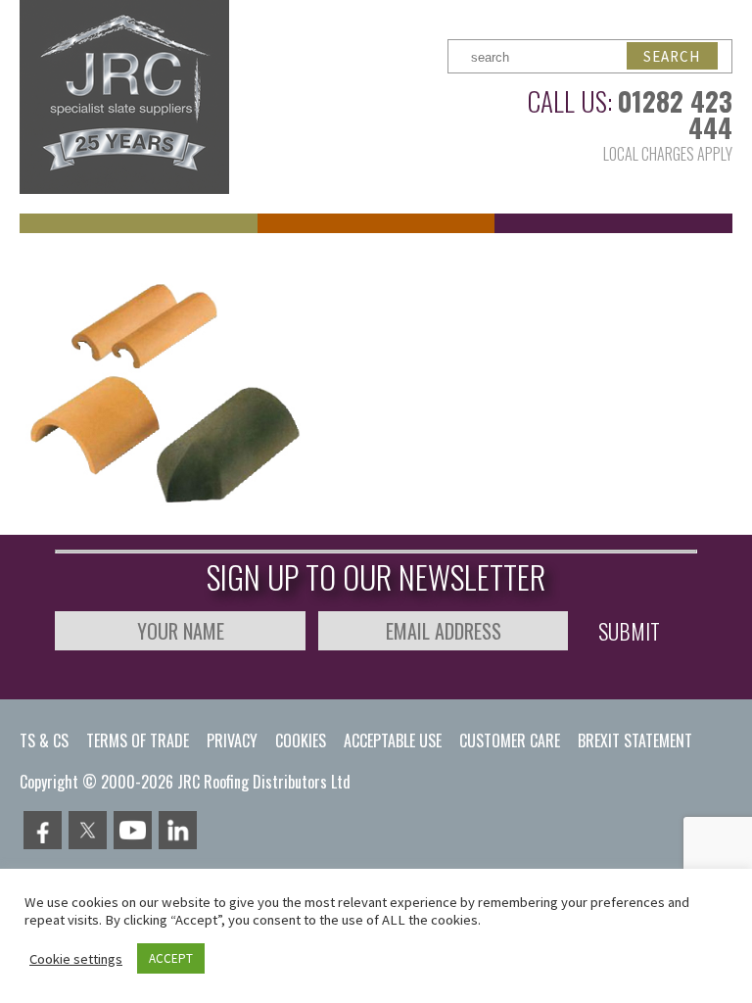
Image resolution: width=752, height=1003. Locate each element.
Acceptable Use (393, 740)
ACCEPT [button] (171, 958)
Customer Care (509, 740)
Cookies (300, 740)
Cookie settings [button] (75, 959)
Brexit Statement (635, 740)
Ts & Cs (44, 740)
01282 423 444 (675, 114)
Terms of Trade (137, 740)
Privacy (232, 740)
